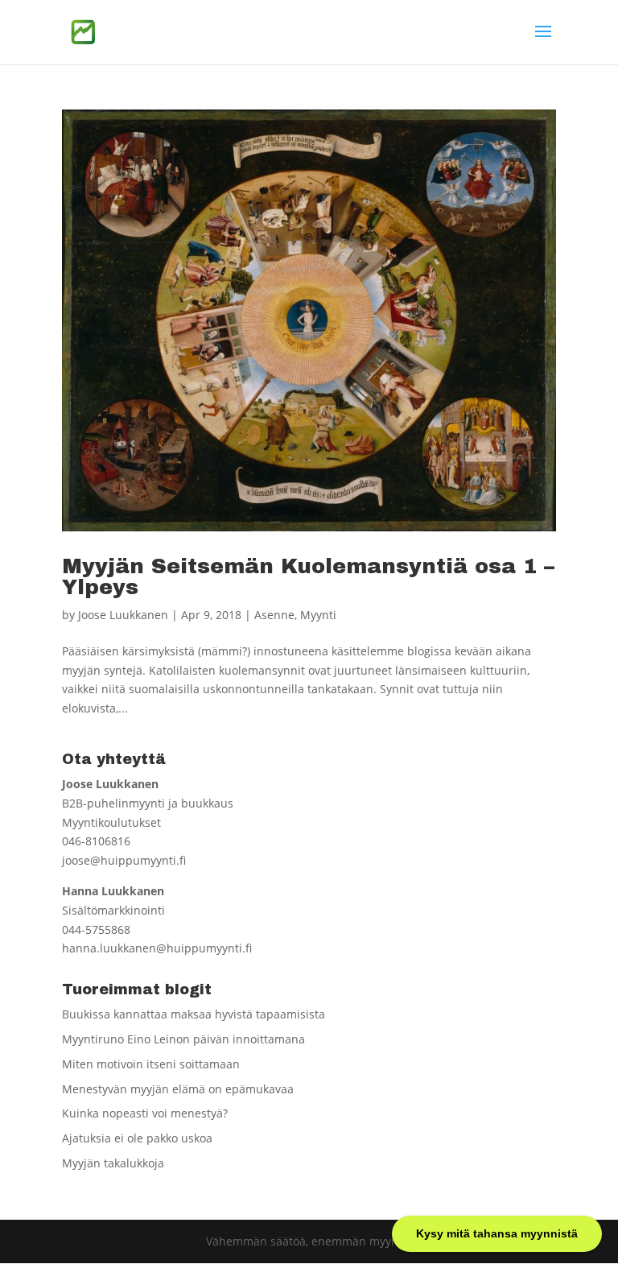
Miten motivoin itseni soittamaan (151, 1064)
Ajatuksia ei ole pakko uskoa (137, 1138)
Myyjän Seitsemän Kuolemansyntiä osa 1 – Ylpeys (308, 576)
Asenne (274, 614)
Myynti (318, 614)
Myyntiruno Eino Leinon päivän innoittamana (183, 1039)
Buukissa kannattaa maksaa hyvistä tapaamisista (193, 1014)
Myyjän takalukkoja (113, 1163)
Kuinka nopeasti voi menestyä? (145, 1113)
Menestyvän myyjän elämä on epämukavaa (178, 1089)
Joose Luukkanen (123, 614)
